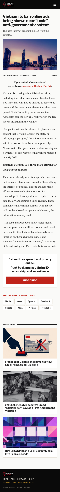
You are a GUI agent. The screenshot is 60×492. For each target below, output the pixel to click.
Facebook (45, 301)
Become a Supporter (23, 483)
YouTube (46, 308)
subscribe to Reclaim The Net (36, 86)
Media (8, 301)
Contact (21, 479)
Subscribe (29, 280)
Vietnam (32, 308)
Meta (20, 308)
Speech (31, 301)
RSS (12, 479)
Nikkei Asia (9, 148)
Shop (31, 479)
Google (8, 308)
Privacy (27, 487)
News (19, 301)
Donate (6, 483)
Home (5, 479)
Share (54, 75)
